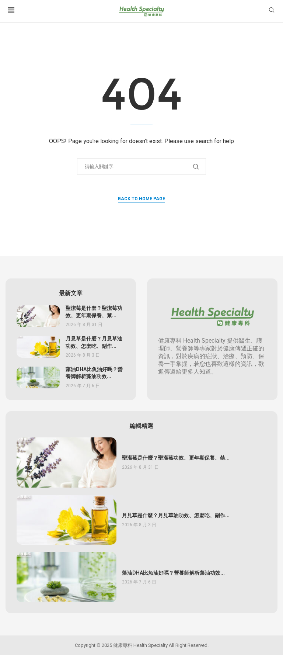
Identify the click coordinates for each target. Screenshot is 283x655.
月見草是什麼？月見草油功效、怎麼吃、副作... (94, 342)
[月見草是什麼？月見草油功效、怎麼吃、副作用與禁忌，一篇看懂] (38, 347)
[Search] (271, 11)
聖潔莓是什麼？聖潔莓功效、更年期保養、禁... (94, 311)
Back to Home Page (141, 198)
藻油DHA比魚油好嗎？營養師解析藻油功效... (94, 373)
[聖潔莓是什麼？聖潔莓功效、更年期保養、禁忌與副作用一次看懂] (38, 316)
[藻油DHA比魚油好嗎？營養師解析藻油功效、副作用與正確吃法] (38, 377)
